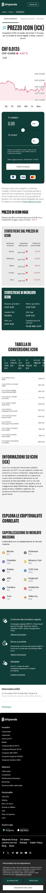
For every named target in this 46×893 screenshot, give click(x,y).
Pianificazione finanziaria (11, 778)
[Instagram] (30, 853)
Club (3, 811)
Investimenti (6, 775)
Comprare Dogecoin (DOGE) (12, 756)
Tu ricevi (12, 135)
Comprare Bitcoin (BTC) (10, 746)
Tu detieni (13, 117)
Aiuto (11, 846)
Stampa (23, 842)
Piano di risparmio (8, 814)
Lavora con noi (9, 842)
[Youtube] (26, 853)
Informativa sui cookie (23, 874)
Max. (39, 106)
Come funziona (23, 167)
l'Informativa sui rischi (31, 202)
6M (25, 106)
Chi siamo (25, 839)
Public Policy (36, 842)
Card (3, 818)
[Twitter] (8, 853)
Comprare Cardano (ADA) (11, 760)
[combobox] (35, 123)
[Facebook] (3, 853)
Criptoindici (6, 735)
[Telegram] (12, 853)
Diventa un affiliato (8, 807)
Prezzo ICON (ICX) (10, 19)
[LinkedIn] (21, 853)
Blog (4, 846)
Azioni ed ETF (7, 739)
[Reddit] (17, 853)
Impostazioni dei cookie (23, 888)
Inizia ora (33, 4)
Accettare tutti (12, 880)
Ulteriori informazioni (18, 635)
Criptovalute (6, 732)
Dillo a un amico (7, 804)
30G (19, 106)
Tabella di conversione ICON (27, 19)
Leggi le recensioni (17, 675)
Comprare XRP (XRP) (10, 753)
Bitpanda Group (9, 839)
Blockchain (6, 782)
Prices (11, 12)
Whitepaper (7, 707)
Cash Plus (5, 797)
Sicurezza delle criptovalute (12, 785)
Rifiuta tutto (33, 880)
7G (12, 106)
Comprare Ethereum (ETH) (11, 749)
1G (6, 106)
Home (4, 12)
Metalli (4, 742)
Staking (4, 800)
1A (32, 106)
